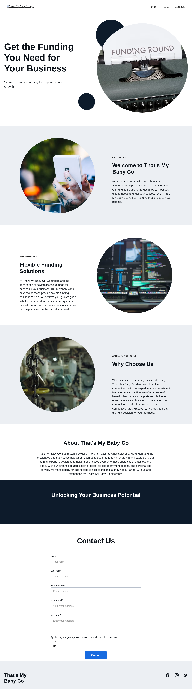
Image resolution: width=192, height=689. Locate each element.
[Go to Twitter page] (186, 675)
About (165, 6)
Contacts (180, 6)
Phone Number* (59, 585)
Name (54, 556)
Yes (54, 641)
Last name (56, 571)
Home (152, 6)
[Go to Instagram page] (178, 675)
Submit (96, 655)
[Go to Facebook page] (169, 675)
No (54, 646)
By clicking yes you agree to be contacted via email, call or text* (84, 637)
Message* (56, 615)
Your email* (57, 600)
